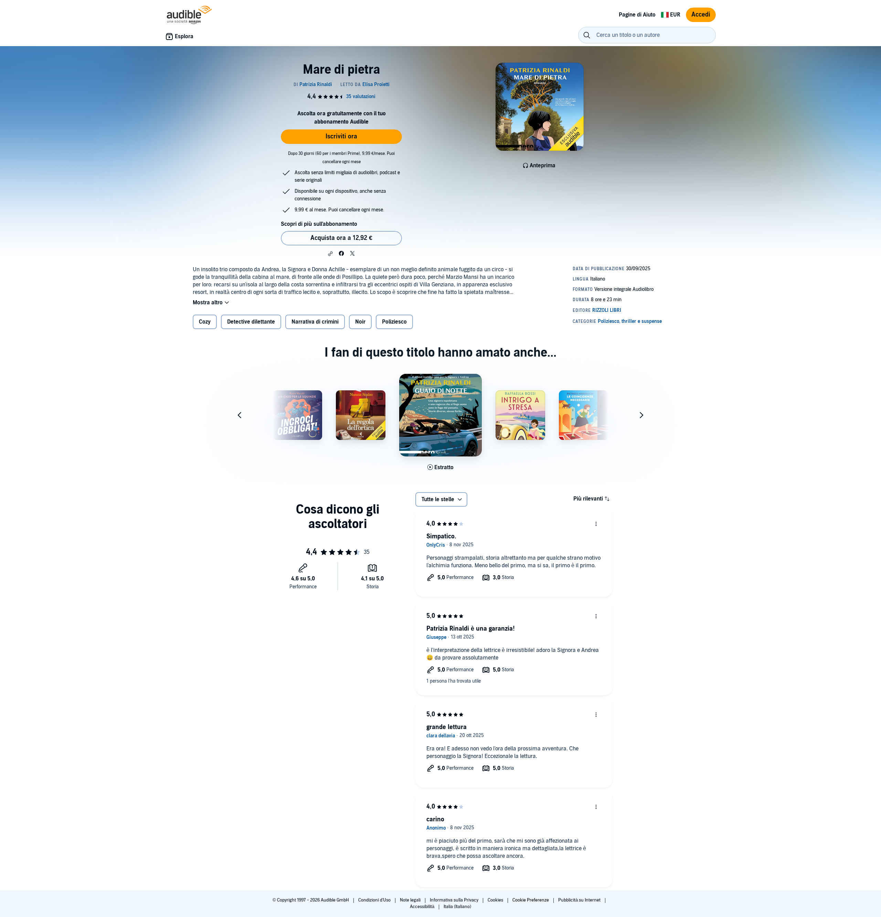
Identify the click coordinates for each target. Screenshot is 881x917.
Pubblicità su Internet (580, 900)
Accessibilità (422, 906)
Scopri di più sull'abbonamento (319, 224)
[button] (330, 253)
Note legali (411, 900)
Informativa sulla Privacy (454, 900)
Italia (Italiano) (457, 906)
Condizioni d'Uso (375, 900)
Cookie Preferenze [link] (530, 900)
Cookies (496, 900)
